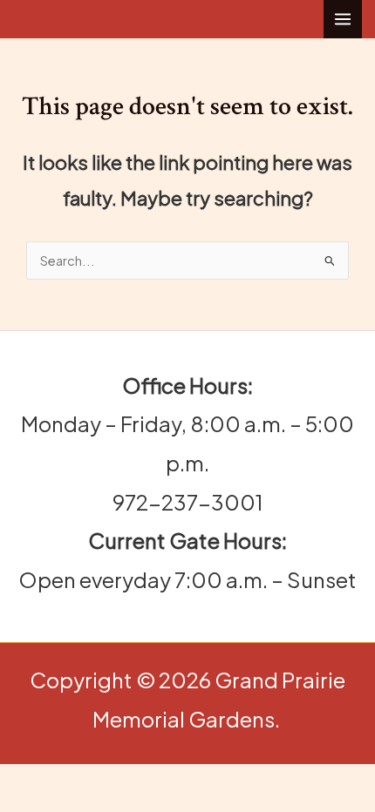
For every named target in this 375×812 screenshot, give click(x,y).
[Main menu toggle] (343, 19)
